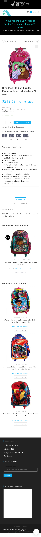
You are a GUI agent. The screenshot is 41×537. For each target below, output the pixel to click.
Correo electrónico (11, 466)
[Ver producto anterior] (3, 41)
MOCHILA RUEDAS (16, 110)
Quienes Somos (11, 445)
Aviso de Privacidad (20, 526)
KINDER (11, 112)
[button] (13, 127)
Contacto (8, 456)
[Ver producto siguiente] (37, 41)
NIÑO (26, 364)
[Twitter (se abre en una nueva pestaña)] (13, 5)
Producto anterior (10, 41)
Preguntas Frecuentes (14, 452)
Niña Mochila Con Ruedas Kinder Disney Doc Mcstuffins (20, 263)
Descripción (20, 199)
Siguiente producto (30, 41)
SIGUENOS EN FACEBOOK (13, 486)
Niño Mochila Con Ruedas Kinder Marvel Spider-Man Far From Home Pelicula (20, 415)
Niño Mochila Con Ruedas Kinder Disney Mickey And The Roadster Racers (20, 368)
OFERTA (28, 260)
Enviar (7, 475)
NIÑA (24, 110)
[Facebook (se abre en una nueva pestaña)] (17, 5)
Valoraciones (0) (20, 204)
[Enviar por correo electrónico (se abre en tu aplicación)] (27, 5)
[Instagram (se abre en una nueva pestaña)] (22, 5)
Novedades (9, 449)
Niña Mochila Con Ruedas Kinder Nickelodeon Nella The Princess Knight (20, 321)
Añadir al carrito (22, 122)
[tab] (20, 199)
